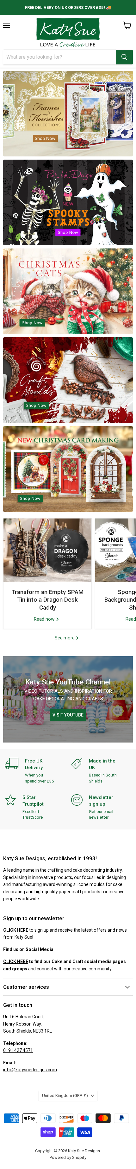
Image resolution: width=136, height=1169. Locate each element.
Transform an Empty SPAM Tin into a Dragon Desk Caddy (47, 600)
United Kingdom (65, 1095)
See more (65, 637)
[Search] (124, 57)
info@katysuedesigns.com (30, 1069)
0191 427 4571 (18, 1050)
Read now (45, 619)
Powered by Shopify (68, 1157)
